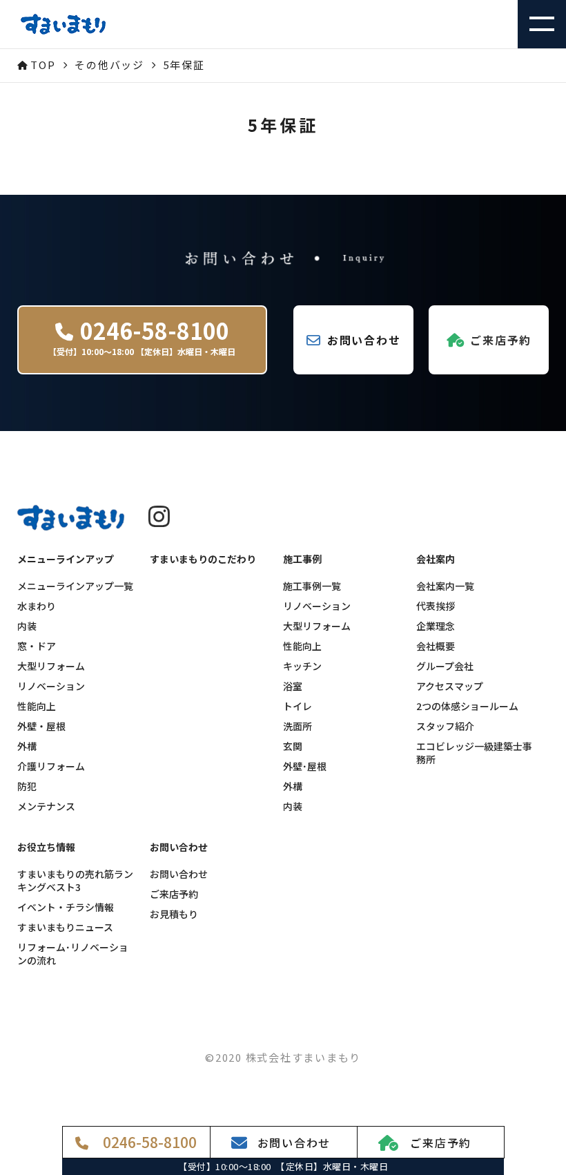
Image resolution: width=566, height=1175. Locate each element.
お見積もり (174, 914)
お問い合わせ (179, 874)
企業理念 (435, 626)
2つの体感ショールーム (467, 706)
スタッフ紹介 (445, 726)
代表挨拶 (435, 606)
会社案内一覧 (445, 586)
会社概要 (435, 646)
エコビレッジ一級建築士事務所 (474, 753)
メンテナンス (46, 806)
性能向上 (36, 706)
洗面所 (297, 726)
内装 (27, 626)
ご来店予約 (174, 894)
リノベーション (51, 686)
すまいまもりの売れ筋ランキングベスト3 (75, 881)
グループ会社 (445, 666)
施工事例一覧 (312, 586)
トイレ (297, 706)
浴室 (292, 686)
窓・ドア (36, 646)
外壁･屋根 (304, 766)
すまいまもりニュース (65, 927)
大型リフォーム (51, 666)
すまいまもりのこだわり (203, 559)
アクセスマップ (449, 686)
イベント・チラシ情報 (65, 907)
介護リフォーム (51, 766)
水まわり (36, 606)
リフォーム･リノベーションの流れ (72, 954)
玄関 (292, 746)
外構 (27, 746)
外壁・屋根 (41, 726)
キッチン (302, 666)
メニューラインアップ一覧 (75, 586)
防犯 (27, 786)
